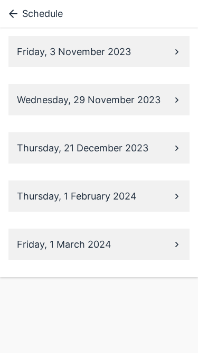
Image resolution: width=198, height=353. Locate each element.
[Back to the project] (11, 14)
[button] (99, 51)
